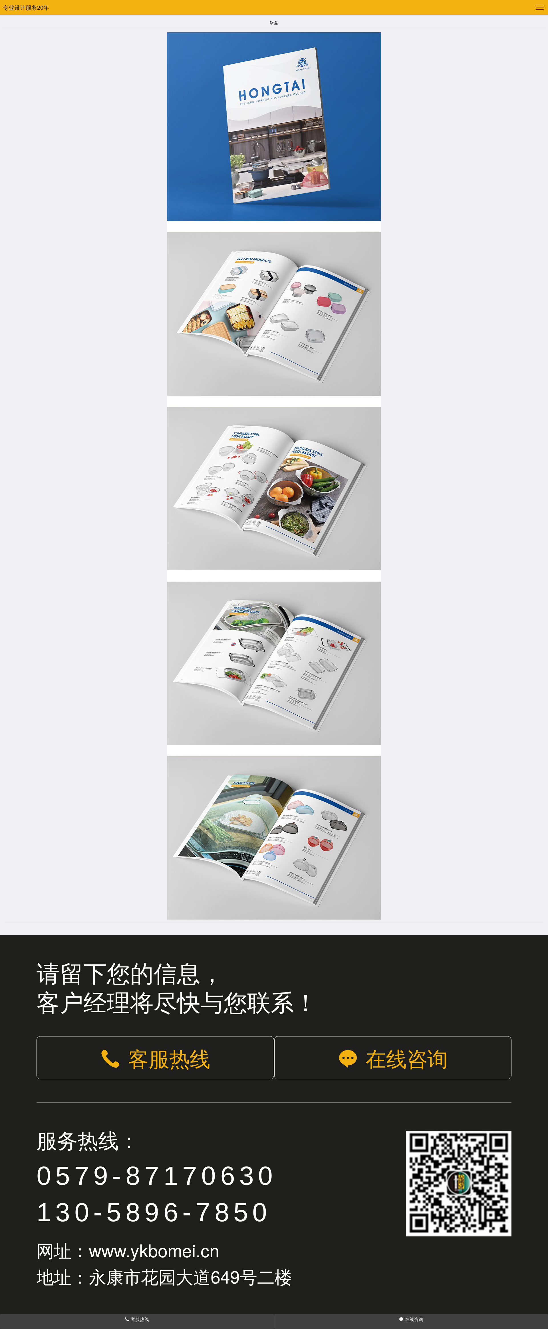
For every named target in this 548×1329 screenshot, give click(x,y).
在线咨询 (407, 1057)
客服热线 (169, 1057)
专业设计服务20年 (26, 7)
